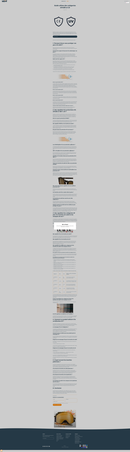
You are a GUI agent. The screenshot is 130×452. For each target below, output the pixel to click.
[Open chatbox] (1, 451)
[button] (127, 2)
